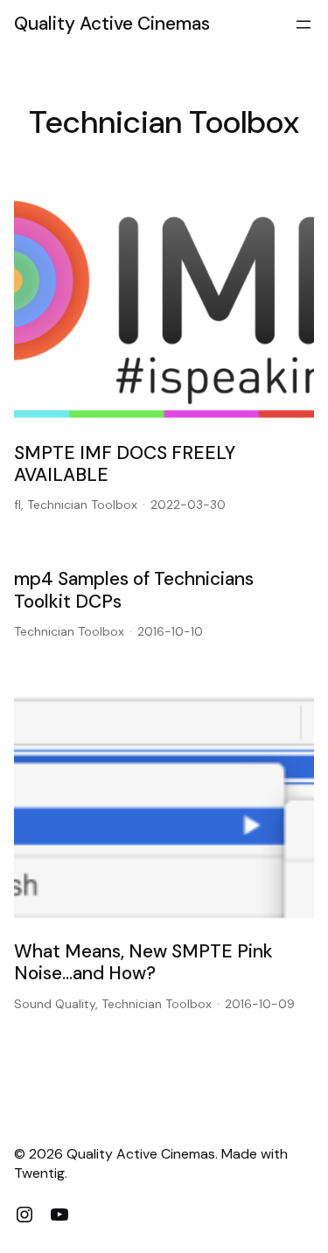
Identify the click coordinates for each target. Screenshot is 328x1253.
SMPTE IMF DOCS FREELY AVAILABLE (124, 464)
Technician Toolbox (82, 504)
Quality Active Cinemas (112, 23)
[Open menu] (303, 24)
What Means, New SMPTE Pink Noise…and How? (143, 963)
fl (17, 504)
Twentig (39, 1173)
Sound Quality (54, 1004)
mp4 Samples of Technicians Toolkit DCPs (134, 590)
